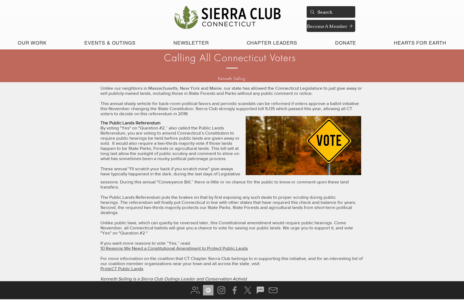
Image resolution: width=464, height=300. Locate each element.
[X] (247, 290)
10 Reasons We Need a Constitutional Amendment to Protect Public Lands (174, 248)
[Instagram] (221, 290)
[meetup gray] (208, 290)
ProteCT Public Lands (121, 268)
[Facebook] (234, 290)
